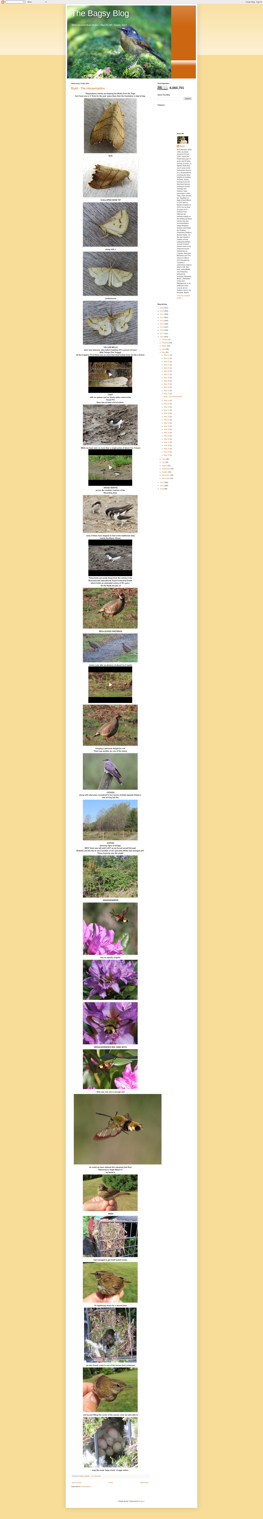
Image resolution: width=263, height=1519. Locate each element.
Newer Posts (76, 1483)
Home (110, 1483)
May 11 (167, 387)
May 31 (167, 455)
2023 (162, 489)
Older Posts (144, 1483)
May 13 (167, 394)
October (165, 472)
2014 (162, 324)
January (165, 340)
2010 (162, 311)
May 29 (167, 449)
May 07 (167, 374)
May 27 (167, 442)
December (166, 478)
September (166, 469)
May (163, 352)
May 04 (167, 365)
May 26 (167, 439)
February (165, 343)
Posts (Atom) (86, 1487)
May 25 (167, 436)
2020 (162, 337)
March (164, 346)
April (164, 349)
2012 (162, 317)
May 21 (167, 423)
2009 (162, 308)
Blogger (141, 1501)
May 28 (167, 445)
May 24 (167, 433)
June (164, 459)
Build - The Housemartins (88, 88)
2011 (162, 314)
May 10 (167, 384)
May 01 (167, 355)
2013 (162, 321)
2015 (162, 327)
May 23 (167, 429)
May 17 (167, 410)
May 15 (167, 404)
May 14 (167, 401)
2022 (162, 486)
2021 (162, 482)
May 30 (167, 452)
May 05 (167, 368)
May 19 (167, 417)
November (166, 475)
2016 (162, 330)
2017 (162, 334)
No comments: (96, 1476)
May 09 (167, 381)
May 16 (167, 407)
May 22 (167, 426)
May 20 (167, 420)
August (165, 466)
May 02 (167, 358)
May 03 (167, 362)
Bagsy (182, 146)
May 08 (167, 378)
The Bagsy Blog (100, 13)
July (163, 462)
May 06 (167, 371)
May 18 (167, 413)
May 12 (167, 390)
